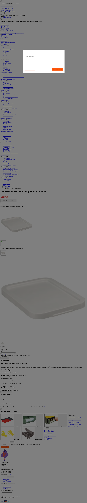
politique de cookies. (30, 65)
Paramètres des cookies (30, 69)
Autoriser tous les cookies (57, 69)
